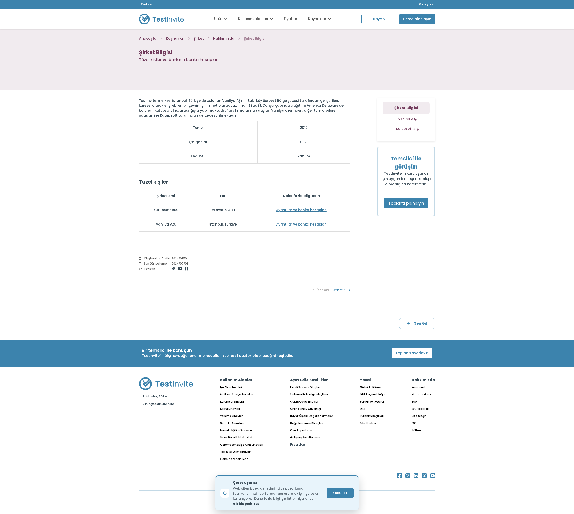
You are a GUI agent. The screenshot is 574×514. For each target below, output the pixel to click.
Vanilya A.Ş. (407, 119)
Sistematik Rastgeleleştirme (310, 394)
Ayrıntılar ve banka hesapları (301, 210)
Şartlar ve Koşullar (372, 401)
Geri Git (420, 323)
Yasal (365, 379)
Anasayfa (148, 38)
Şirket (199, 38)
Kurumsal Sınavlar (232, 401)
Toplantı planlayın (406, 203)
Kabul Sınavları (230, 409)
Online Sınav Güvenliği (305, 409)
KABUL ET (340, 493)
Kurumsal (418, 387)
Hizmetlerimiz (421, 394)
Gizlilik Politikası (370, 387)
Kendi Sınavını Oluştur (305, 387)
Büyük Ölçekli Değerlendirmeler (311, 416)
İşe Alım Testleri (231, 387)
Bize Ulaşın (419, 416)
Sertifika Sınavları (232, 423)
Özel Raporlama (301, 430)
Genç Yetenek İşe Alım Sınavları (241, 445)
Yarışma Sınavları (231, 416)
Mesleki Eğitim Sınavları (236, 430)
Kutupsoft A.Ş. (407, 128)
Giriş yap (426, 4)
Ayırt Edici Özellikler (309, 379)
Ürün (218, 18)
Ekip (414, 401)
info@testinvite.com (159, 404)
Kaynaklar (317, 18)
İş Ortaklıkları (420, 409)
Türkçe (147, 4)
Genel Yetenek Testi (234, 459)
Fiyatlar (290, 18)
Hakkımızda (223, 38)
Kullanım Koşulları (372, 416)
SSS (414, 423)
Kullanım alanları (253, 18)
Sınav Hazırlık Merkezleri (236, 437)
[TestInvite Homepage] (161, 19)
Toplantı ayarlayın (412, 353)
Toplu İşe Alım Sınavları (235, 452)
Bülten (416, 430)
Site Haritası (368, 423)
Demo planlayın (417, 19)
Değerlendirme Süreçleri (306, 423)
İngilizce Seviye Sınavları (236, 394)
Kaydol (379, 19)
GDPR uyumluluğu (372, 394)
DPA (362, 409)
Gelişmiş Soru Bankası (305, 437)
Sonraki (340, 290)
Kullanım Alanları (237, 379)
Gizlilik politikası (247, 503)
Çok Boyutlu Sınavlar (304, 401)
